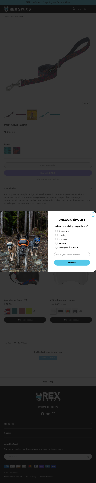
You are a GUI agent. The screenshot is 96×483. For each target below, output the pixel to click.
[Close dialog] (93, 214)
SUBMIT (72, 262)
